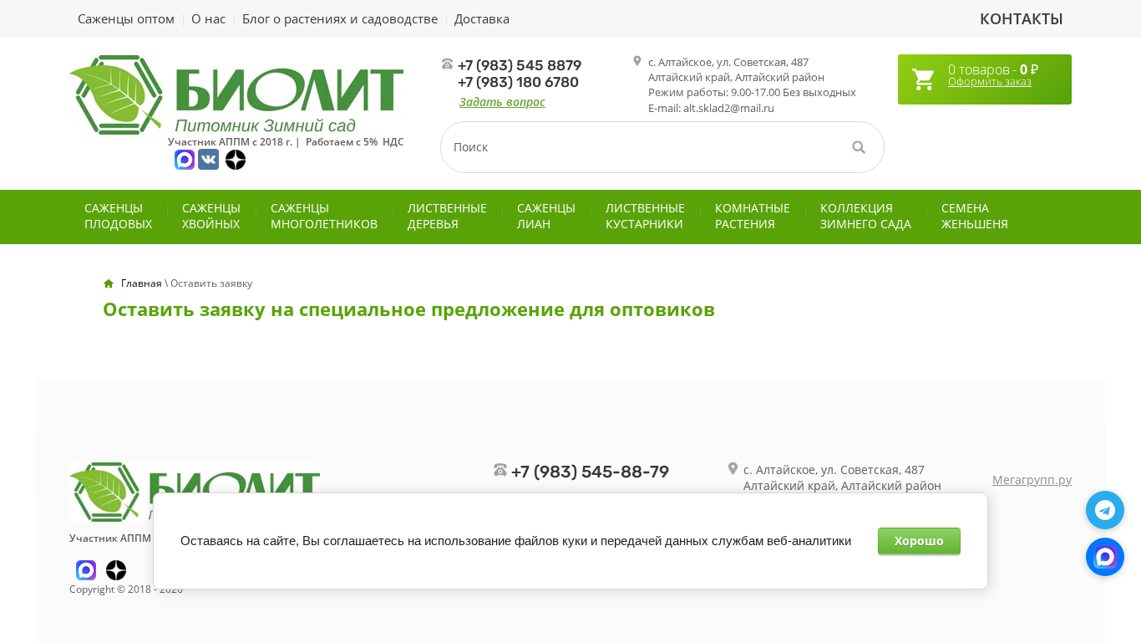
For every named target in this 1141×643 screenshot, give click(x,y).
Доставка (482, 18)
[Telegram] (1105, 510)
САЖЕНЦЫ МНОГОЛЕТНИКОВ (324, 216)
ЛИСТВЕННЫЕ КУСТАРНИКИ (645, 216)
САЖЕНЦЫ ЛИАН (546, 216)
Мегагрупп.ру (1032, 479)
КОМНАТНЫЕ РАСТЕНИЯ (752, 216)
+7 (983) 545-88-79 (590, 472)
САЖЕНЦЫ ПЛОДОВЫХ (118, 216)
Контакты (1021, 18)
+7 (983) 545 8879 (519, 65)
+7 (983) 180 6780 (518, 82)
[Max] (1105, 557)
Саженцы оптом (126, 18)
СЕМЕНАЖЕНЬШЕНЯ (974, 216)
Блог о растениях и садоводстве (340, 18)
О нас (208, 18)
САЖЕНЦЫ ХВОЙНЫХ (211, 216)
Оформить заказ (990, 81)
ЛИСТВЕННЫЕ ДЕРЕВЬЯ (447, 216)
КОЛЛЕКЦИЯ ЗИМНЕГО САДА (865, 216)
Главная (141, 283)
